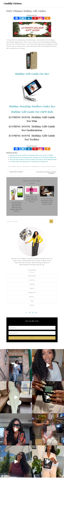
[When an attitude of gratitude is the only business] (16, 365)
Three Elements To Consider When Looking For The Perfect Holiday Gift (33, 157)
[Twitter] (23, 18)
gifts (43, 166)
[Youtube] (33, 312)
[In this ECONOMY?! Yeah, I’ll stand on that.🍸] (16, 461)
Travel (32, 305)
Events (32, 288)
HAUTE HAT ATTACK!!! (16, 172)
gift (40, 166)
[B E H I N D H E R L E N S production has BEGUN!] (48, 429)
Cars (32, 301)
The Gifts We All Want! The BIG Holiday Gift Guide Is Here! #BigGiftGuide (33, 159)
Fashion (32, 284)
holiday (53, 166)
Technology (32, 276)
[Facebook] (17, 18)
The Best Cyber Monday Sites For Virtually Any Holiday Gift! (29, 161)
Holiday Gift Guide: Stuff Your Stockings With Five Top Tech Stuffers (31, 155)
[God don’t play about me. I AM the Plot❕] (16, 397)
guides (48, 166)
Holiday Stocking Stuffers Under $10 (32, 106)
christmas (35, 166)
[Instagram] (41, 18)
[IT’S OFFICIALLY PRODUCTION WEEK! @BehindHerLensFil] (48, 461)
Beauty (32, 296)
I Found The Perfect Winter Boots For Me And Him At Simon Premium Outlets (47, 201)
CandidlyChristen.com (12, 3)
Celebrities (32, 292)
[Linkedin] (29, 18)
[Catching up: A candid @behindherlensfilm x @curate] (16, 429)
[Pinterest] (35, 18)
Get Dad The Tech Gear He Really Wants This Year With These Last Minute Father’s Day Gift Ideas (16, 207)
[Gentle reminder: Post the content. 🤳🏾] (48, 397)
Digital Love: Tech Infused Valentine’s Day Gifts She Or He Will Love (32, 199)
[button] (59, 3)
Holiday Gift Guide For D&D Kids (32, 111)
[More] (47, 18)
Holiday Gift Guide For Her (32, 73)
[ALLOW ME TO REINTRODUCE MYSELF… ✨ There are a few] (48, 365)
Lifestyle (19, 166)
